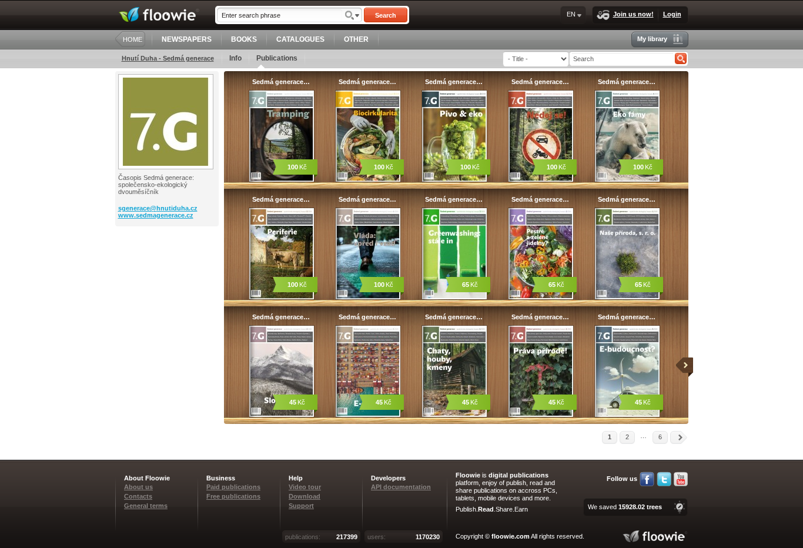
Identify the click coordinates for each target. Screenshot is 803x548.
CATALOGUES (300, 39)
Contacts (138, 496)
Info (235, 58)
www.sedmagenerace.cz (155, 215)
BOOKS (244, 39)
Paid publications (233, 486)
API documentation (401, 486)
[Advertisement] (168, 273)
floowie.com (510, 536)
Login (672, 14)
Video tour (305, 486)
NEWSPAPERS (187, 39)
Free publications (233, 496)
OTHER (356, 39)
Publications (276, 58)
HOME (132, 39)
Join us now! (633, 14)
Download (304, 496)
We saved (625, 506)
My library (652, 38)
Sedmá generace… (281, 81)
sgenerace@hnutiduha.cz (158, 208)
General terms (146, 505)
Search (385, 15)
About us (138, 486)
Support (301, 505)
